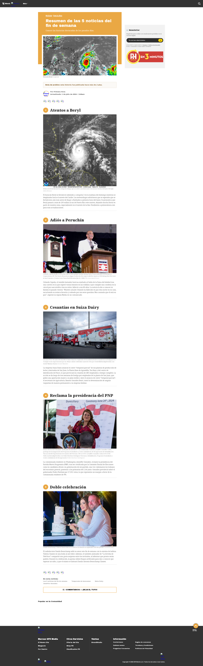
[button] (49, 101)
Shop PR (70, 646)
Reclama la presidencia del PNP (81, 395)
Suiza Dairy (99, 581)
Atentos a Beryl (65, 110)
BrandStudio (96, 642)
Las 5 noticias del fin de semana (55, 581)
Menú (7, 3)
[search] (199, 3)
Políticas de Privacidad (144, 648)
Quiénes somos (118, 645)
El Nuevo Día (43, 642)
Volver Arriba (195, 630)
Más (25, 3)
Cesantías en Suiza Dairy (74, 307)
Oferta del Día (73, 642)
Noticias (49, 15)
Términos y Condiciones (144, 645)
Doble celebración (68, 487)
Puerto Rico (57, 15)
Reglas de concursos (143, 642)
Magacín (42, 646)
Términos (144, 45)
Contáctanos (118, 642)
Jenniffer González (50, 583)
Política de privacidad (154, 45)
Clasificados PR (73, 649)
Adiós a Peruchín (67, 220)
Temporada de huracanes (81, 581)
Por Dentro (42, 649)
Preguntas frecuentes (121, 648)
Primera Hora (59, 92)
